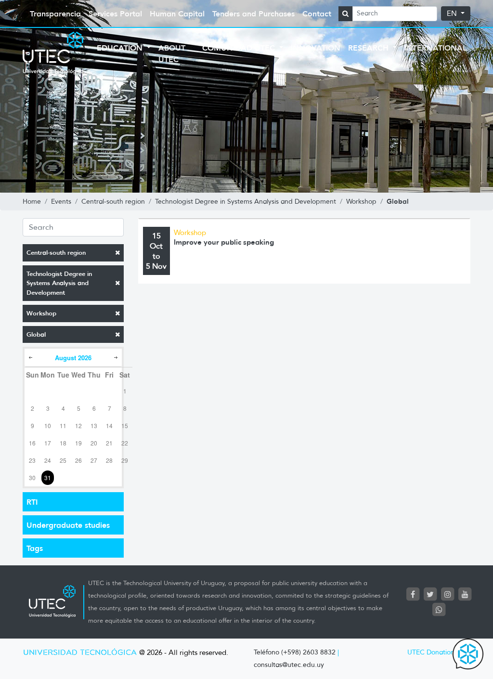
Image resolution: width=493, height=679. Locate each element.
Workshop (41, 313)
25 (63, 460)
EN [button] (453, 13)
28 (109, 460)
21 (109, 443)
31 (47, 477)
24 (47, 460)
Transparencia (55, 13)
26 (78, 460)
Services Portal (115, 13)
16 (32, 443)
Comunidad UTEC (239, 47)
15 (124, 425)
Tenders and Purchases (253, 13)
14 (109, 425)
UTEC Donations (432, 652)
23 (32, 460)
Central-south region (56, 252)
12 (78, 425)
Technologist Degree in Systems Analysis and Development (59, 283)
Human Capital (177, 13)
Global (36, 334)
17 (47, 443)
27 (94, 460)
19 (78, 443)
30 (32, 477)
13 (94, 425)
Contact (316, 13)
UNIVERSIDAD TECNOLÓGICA (80, 652)
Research (369, 47)
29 (124, 460)
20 (94, 443)
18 (63, 443)
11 (63, 425)
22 (124, 443)
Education (121, 47)
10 (47, 425)
